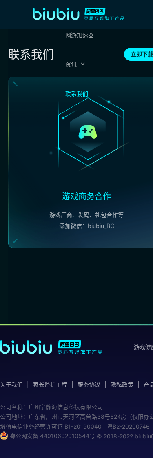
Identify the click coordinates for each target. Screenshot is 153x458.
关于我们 (11, 384)
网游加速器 (79, 34)
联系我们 (76, 93)
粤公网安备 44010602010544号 (51, 435)
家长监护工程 (50, 384)
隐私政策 (122, 384)
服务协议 (89, 384)
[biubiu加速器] (78, 13)
